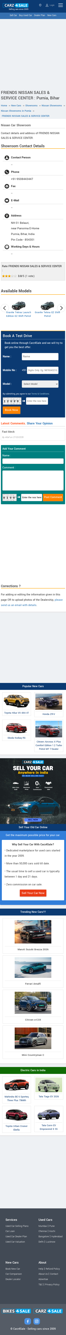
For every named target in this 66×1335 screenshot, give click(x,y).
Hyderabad (57, 1236)
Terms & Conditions (40, 393)
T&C (40, 1284)
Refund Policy (53, 1269)
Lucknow (50, 1241)
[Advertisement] (33, 54)
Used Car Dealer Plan (16, 1236)
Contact (54, 1274)
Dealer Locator (13, 1279)
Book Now (11, 410)
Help (40, 1269)
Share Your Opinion (40, 423)
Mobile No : (9, 370)
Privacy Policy (52, 1284)
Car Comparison (14, 1274)
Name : (7, 356)
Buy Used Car (25, 15)
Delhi (41, 1241)
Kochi (52, 1231)
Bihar (40, 5)
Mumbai (42, 1226)
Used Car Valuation (15, 1241)
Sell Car (13, 15)
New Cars (51, 15)
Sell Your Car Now (33, 893)
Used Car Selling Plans (17, 1226)
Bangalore (43, 1236)
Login (51, 5)
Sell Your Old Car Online (33, 827)
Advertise (43, 1279)
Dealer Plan (39, 15)
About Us (43, 1274)
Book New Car (13, 1269)
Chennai (42, 1231)
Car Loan (10, 1231)
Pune (52, 1226)
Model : (7, 384)
